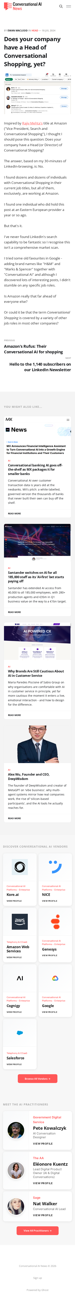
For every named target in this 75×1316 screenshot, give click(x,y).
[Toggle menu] (69, 6)
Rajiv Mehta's (32, 123)
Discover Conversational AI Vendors (35, 846)
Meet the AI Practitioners (25, 1104)
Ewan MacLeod (18, 30)
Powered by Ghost (38, 1290)
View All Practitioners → (38, 1230)
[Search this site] (61, 6)
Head (35, 30)
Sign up (37, 1278)
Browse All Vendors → (37, 1078)
